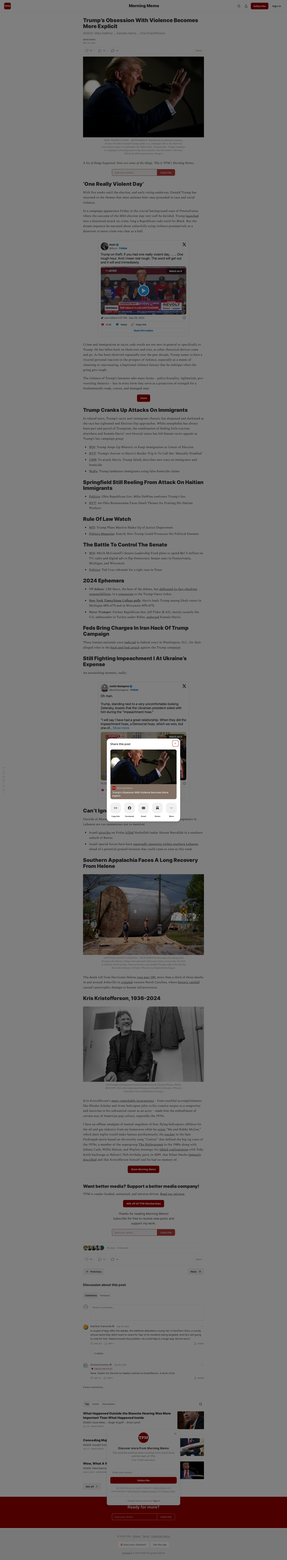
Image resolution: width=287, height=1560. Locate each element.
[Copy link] (115, 808)
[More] (171, 808)
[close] (175, 743)
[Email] (143, 808)
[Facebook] (129, 808)
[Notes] (157, 808)
